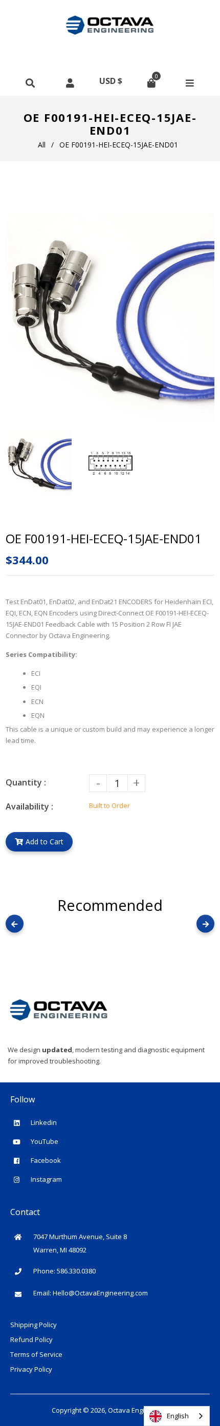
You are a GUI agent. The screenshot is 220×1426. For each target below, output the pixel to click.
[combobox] (177, 1416)
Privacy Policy (31, 1369)
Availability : (29, 806)
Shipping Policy (33, 1324)
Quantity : (26, 782)
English (178, 1415)
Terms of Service (36, 1354)
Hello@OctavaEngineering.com (100, 1292)
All (42, 145)
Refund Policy (31, 1339)
